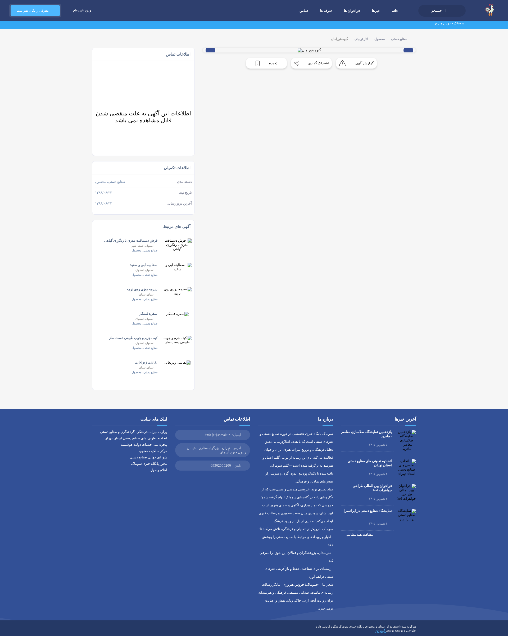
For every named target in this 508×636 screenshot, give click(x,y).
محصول (379, 39)
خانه (395, 11)
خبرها (376, 11)
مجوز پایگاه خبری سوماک (149, 464)
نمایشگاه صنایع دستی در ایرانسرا (368, 511)
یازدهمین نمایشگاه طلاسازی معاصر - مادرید (366, 434)
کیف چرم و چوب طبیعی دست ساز (133, 338)
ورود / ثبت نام (82, 10)
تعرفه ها (326, 11)
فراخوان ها (352, 11)
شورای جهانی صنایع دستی (148, 457)
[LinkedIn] (109, 630)
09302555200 (221, 465)
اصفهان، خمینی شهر (142, 245)
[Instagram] (117, 630)
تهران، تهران (146, 294)
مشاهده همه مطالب (359, 534)
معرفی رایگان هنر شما (32, 10)
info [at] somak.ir (217, 435)
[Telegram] (101, 630)
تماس (304, 11)
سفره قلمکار (148, 313)
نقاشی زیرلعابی (146, 362)
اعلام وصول (158, 470)
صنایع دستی (399, 39)
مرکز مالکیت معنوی (153, 451)
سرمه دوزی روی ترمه (142, 289)
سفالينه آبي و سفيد (143, 265)
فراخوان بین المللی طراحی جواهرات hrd (372, 488)
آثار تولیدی (361, 39)
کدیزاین (380, 630)
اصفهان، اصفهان (144, 270)
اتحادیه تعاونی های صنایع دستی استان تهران (370, 463)
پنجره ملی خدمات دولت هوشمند (144, 444)
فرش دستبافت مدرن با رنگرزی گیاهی (130, 240)
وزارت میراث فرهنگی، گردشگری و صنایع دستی (133, 432)
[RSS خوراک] (94, 630)
